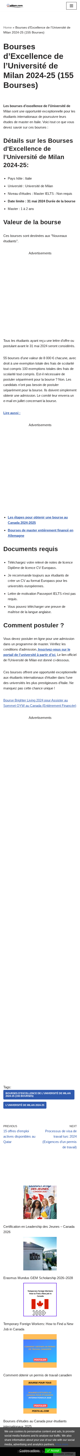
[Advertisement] (40, 296)
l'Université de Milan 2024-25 (25, 1105)
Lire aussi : (11, 413)
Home (7, 27)
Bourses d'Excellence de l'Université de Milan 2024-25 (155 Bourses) (38, 1094)
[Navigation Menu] (71, 6)
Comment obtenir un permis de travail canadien (37, 1375)
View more (61, 1444)
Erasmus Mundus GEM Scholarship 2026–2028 (38, 1278)
